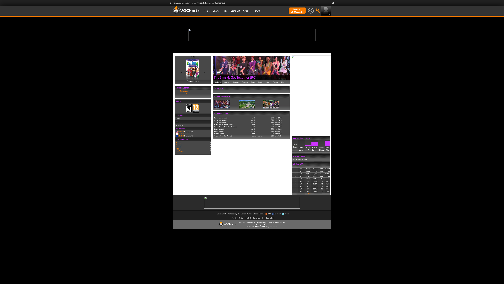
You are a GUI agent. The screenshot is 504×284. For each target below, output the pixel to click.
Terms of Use (220, 3)
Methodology (232, 214)
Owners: (178, 143)
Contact (282, 223)
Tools (224, 10)
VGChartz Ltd (260, 227)
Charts (216, 10)
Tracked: (178, 147)
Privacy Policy (202, 3)
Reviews (236, 82)
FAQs (252, 82)
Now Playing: (180, 151)
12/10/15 (181, 136)
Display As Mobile (262, 225)
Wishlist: (179, 149)
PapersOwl (269, 218)
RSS (269, 214)
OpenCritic (248, 218)
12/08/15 (181, 132)
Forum (257, 10)
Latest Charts (222, 214)
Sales (282, 82)
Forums (261, 214)
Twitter (286, 214)
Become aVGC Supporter (297, 10)
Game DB (235, 10)
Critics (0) (183, 93)
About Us (242, 223)
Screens (245, 82)
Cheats (260, 82)
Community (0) (185, 91)
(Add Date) (181, 134)
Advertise (270, 223)
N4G (263, 218)
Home (207, 10)
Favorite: (179, 145)
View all (310, 194)
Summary (227, 82)
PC (253, 77)
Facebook (277, 214)
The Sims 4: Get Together (231, 77)
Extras (268, 82)
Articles (246, 10)
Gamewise (256, 218)
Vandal (241, 218)
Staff (277, 223)
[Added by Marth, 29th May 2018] (222, 104)
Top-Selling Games (245, 214)
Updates (217, 82)
